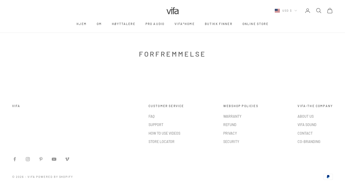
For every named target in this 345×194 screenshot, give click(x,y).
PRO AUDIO (154, 24)
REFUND (229, 125)
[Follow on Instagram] (27, 159)
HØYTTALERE (123, 24)
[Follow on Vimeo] (67, 159)
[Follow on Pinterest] (40, 159)
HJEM (82, 24)
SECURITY (231, 141)
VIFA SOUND (307, 125)
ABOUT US (306, 116)
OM (99, 24)
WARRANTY (232, 116)
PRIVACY (230, 133)
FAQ (152, 116)
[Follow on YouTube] (54, 159)
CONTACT (305, 133)
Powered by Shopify (54, 176)
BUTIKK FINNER (218, 24)
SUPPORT (156, 125)
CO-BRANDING (309, 141)
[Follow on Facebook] (14, 159)
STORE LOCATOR (162, 141)
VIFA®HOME (184, 24)
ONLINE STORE (255, 24)
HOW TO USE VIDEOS (164, 133)
